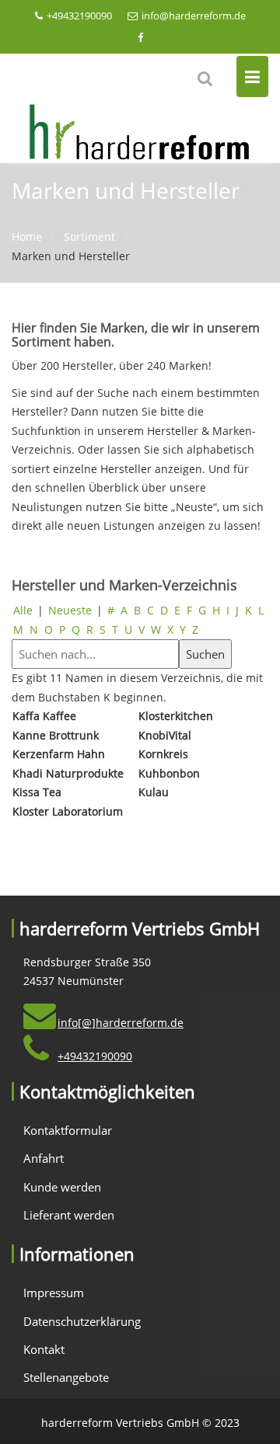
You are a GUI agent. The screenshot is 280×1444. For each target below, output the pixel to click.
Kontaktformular (67, 1130)
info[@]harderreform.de (121, 1022)
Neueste (70, 610)
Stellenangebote (66, 1377)
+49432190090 (79, 16)
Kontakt (44, 1349)
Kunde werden (62, 1187)
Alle (23, 610)
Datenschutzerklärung (82, 1321)
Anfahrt (43, 1158)
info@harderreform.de (194, 16)
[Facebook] (140, 37)
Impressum (53, 1292)
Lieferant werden (68, 1215)
